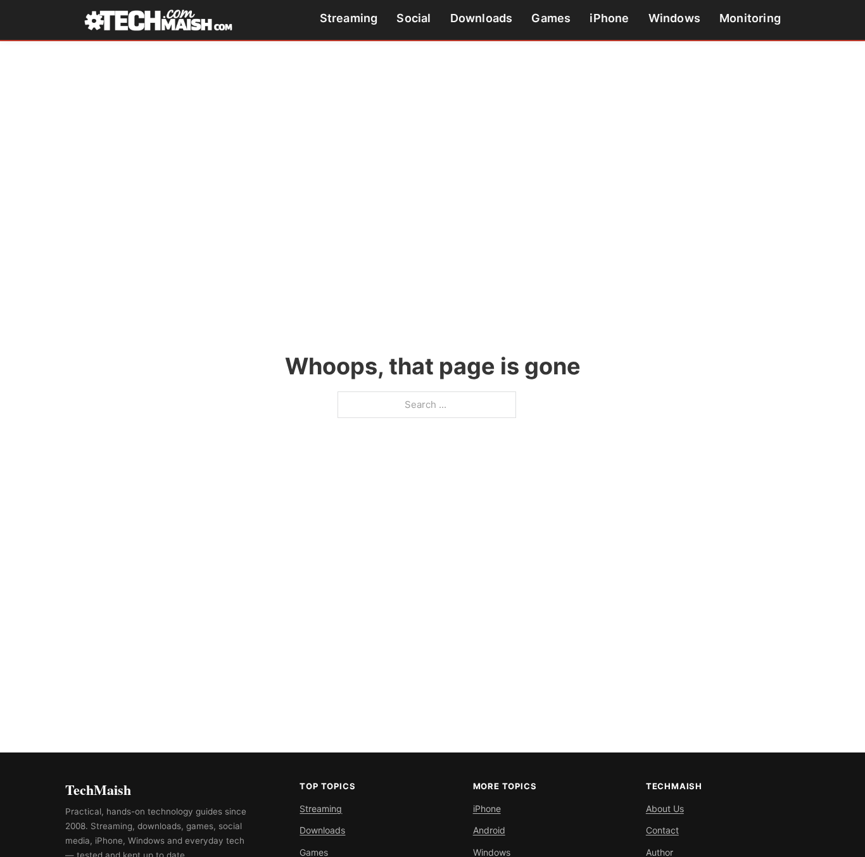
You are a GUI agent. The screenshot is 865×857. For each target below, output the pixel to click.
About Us (665, 808)
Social (413, 18)
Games (551, 18)
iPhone (609, 18)
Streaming (349, 18)
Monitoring (750, 18)
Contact (662, 830)
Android (489, 830)
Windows (674, 18)
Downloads (481, 18)
